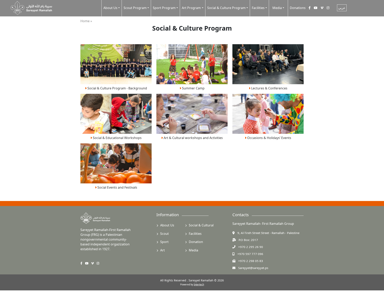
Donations (298, 8)
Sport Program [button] (164, 8)
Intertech (199, 284)
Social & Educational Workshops (117, 138)
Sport (164, 242)
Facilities (195, 233)
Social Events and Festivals (117, 187)
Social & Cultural (201, 225)
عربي (341, 8)
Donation (196, 242)
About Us (167, 225)
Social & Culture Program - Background (117, 88)
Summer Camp (193, 88)
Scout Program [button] (135, 8)
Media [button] (277, 8)
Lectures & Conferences (268, 88)
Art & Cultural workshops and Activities (193, 138)
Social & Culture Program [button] (226, 8)
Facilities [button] (258, 8)
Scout (164, 233)
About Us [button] (110, 8)
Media (193, 250)
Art (162, 250)
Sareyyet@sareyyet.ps (253, 268)
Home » (86, 21)
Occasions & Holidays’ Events (268, 138)
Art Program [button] (191, 8)
